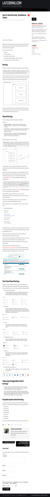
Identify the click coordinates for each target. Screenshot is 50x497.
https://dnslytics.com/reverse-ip (9, 247)
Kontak (46, 495)
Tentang (33, 52)
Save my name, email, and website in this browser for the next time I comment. (15, 483)
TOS (32, 495)
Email (4, 470)
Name (4, 465)
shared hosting (16, 424)
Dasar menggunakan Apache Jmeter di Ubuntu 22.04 (23, 444)
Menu (25, 9)
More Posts (13, 437)
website (20, 424)
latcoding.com (11, 3)
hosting (5, 424)
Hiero (20, 495)
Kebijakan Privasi (35, 47)
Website (4, 475)
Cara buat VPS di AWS (9, 442)
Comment (5, 456)
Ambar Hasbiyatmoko (20, 19)
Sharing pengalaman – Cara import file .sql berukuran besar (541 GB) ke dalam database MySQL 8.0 (39, 30)
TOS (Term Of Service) (36, 54)
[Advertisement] (16, 30)
